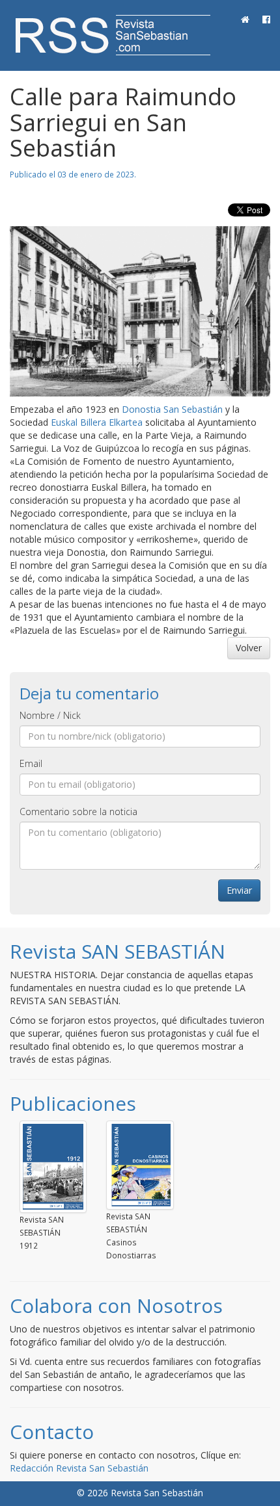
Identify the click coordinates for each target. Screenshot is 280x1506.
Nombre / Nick (50, 715)
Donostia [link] (141, 409)
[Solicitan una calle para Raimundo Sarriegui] (140, 311)
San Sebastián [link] (193, 409)
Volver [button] (249, 648)
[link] (97, 422)
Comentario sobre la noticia (78, 811)
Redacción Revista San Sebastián (79, 1468)
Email (31, 763)
